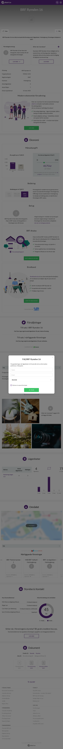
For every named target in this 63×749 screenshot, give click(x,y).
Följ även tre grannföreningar (19, 385)
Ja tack (31, 390)
